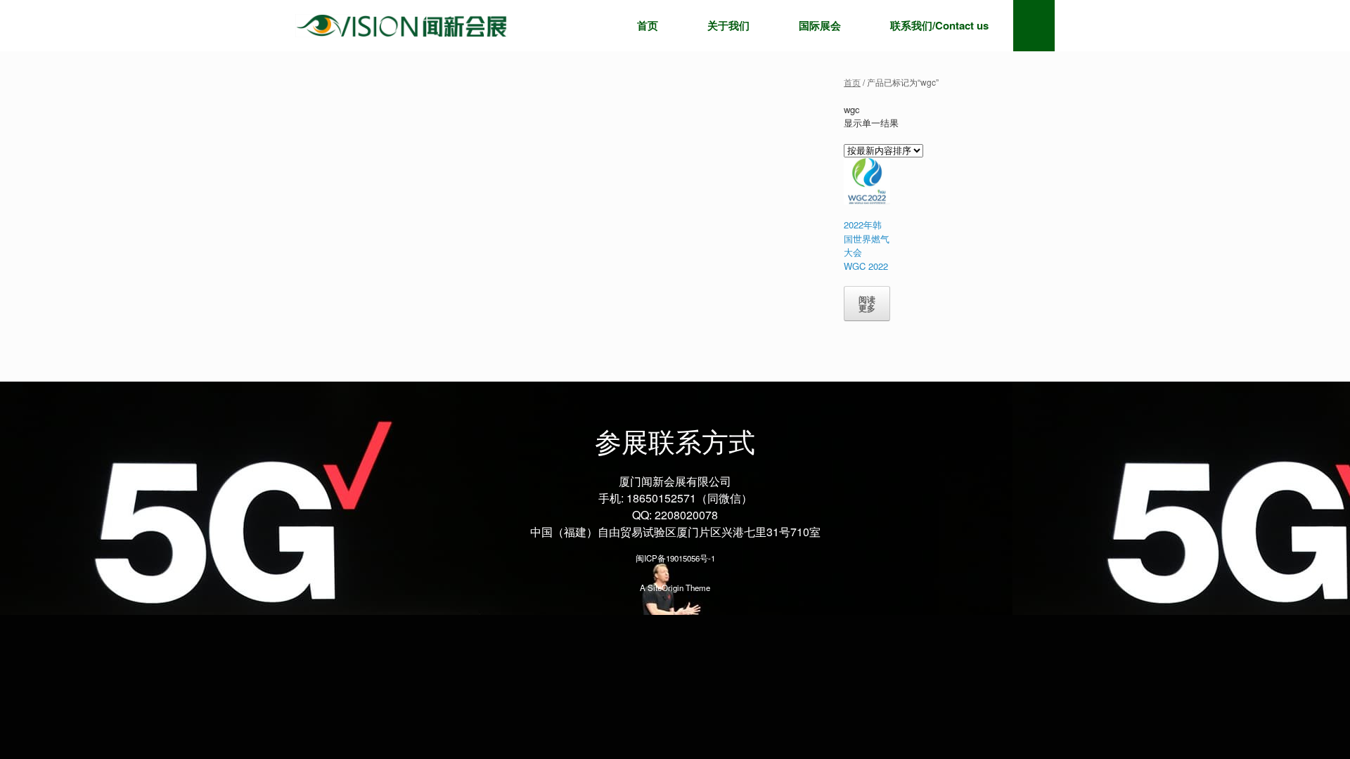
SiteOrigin (665, 587)
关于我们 (728, 25)
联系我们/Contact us (939, 25)
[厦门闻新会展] (401, 25)
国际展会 (820, 25)
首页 (647, 25)
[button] (1034, 25)
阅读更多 (867, 303)
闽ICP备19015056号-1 (675, 558)
